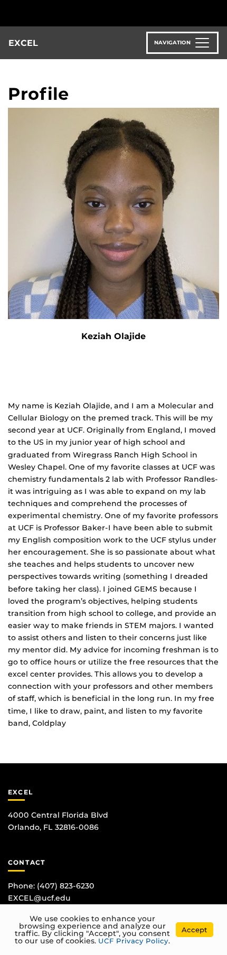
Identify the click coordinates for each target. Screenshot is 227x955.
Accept (194, 929)
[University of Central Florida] (80, 13)
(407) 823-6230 (65, 886)
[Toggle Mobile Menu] (216, 12)
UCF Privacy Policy (133, 941)
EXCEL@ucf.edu (39, 898)
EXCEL (23, 43)
